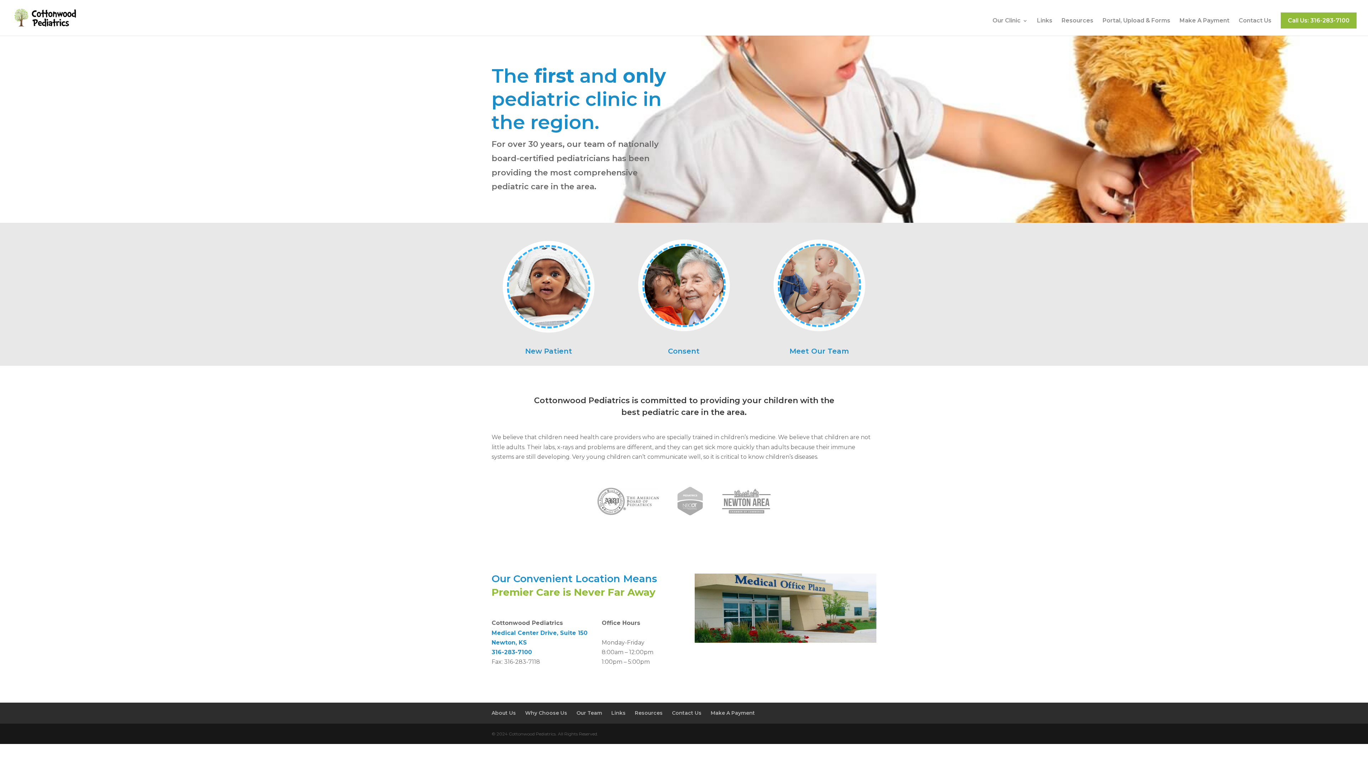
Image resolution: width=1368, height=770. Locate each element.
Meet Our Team (819, 351)
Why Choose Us (546, 713)
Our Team (589, 713)
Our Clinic (1007, 21)
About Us (504, 713)
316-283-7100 (512, 652)
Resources (1077, 21)
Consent (684, 351)
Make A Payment (1204, 21)
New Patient (548, 351)
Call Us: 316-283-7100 (1318, 20)
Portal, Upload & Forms (1136, 21)
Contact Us (1255, 21)
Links (1044, 21)
